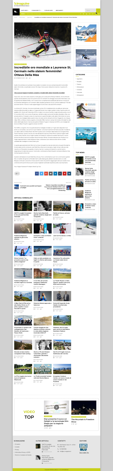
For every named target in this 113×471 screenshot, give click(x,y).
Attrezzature (80, 87)
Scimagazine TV (36, 10)
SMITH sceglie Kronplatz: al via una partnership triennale (23, 214)
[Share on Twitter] (41, 173)
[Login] (98, 13)
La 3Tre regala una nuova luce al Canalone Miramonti (22, 378)
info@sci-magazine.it (65, 451)
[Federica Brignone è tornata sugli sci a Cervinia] (23, 273)
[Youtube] (86, 13)
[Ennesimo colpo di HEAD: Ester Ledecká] (43, 228)
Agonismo (29, 17)
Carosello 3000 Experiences (79, 416)
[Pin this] (64, 173)
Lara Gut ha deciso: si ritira (62, 235)
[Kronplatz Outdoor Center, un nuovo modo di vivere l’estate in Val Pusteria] (62, 369)
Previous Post (18, 182)
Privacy (17, 449)
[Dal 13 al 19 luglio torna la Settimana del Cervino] (62, 345)
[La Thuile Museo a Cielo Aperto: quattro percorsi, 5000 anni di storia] (62, 273)
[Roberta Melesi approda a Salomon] (43, 296)
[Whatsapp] (92, 13)
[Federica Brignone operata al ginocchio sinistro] (23, 228)
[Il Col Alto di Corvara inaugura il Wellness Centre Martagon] (43, 273)
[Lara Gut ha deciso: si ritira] (62, 228)
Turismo (79, 84)
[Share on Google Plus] (46, 173)
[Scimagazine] (21, 4)
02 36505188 (63, 449)
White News (24, 10)
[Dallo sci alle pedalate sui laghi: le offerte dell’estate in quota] (43, 251)
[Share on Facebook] (37, 173)
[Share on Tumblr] (60, 173)
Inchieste (79, 89)
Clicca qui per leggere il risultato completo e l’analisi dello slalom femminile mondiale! (39, 93)
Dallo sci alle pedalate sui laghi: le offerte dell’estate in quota (43, 259)
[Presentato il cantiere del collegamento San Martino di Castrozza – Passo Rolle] (23, 320)
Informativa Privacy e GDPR (22, 452)
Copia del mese (48, 10)
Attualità (79, 81)
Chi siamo (17, 444)
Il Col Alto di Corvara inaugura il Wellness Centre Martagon (41, 282)
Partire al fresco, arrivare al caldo (34, 13)
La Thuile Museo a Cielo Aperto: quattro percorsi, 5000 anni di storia (61, 282)
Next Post (68, 182)
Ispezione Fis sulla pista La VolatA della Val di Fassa (61, 259)
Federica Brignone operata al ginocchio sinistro (21, 237)
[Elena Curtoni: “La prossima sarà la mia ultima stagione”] (23, 251)
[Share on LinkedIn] (55, 173)
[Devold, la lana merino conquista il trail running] (23, 345)
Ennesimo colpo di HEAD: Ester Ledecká (90, 205)
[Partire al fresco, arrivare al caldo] (62, 206)
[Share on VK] (69, 173)
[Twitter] (83, 13)
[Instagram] (89, 13)
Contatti (17, 447)
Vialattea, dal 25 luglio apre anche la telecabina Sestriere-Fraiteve (61, 329)
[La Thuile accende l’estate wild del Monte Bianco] (43, 369)
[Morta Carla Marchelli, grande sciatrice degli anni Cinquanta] (43, 206)
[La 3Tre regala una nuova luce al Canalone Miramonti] (23, 369)
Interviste (79, 92)
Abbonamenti (59, 10)
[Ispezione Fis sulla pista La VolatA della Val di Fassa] (62, 251)
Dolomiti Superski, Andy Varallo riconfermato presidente (61, 305)
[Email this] (51, 173)
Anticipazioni (80, 95)
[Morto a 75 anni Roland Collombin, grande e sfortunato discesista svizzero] (43, 345)
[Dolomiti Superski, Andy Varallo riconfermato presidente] (62, 296)
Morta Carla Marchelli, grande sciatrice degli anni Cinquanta (42, 214)
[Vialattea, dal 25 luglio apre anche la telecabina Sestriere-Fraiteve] (62, 320)
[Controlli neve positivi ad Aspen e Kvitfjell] (16, 187)
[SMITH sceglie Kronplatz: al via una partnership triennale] (23, 206)
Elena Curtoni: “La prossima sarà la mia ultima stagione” (21, 259)
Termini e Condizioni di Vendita (23, 455)
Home (15, 17)
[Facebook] (80, 13)
